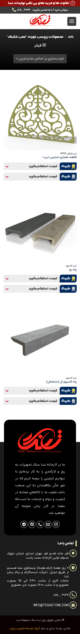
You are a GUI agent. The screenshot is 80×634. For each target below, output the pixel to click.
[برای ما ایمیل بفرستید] (48, 524)
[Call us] (40, 524)
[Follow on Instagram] (56, 524)
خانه (71, 36)
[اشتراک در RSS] (32, 524)
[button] (71, 21)
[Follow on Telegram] (24, 524)
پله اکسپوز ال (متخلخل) (61, 382)
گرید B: (65, 176)
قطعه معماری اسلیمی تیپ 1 (60, 157)
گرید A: (65, 166)
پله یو (73, 269)
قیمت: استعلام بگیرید (43, 166)
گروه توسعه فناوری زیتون (25, 628)
